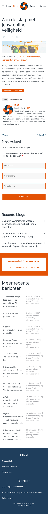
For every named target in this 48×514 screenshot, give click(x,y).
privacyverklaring (24, 505)
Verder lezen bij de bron (13, 90)
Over (5, 100)
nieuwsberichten (32, 57)
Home (8, 6)
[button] (3, 6)
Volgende (41, 135)
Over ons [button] (34, 6)
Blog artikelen (8, 461)
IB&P (22, 57)
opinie (36, 301)
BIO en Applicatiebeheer (12, 487)
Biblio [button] (15, 6)
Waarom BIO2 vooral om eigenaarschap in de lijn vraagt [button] (18, 235)
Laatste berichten (15, 100)
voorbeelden (7, 60)
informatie (30, 318)
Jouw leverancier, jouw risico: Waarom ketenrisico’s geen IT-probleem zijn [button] (22, 244)
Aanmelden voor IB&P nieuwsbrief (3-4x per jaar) (24, 154)
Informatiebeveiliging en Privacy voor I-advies (22, 492)
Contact (42, 6)
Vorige (5, 135)
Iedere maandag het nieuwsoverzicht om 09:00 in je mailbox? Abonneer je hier (24, 264)
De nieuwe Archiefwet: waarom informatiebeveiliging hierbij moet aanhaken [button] (19, 224)
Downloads (7, 472)
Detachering (7, 498)
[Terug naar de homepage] (24, 6)
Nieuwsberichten (9, 467)
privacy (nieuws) (21, 60)
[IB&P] (8, 109)
